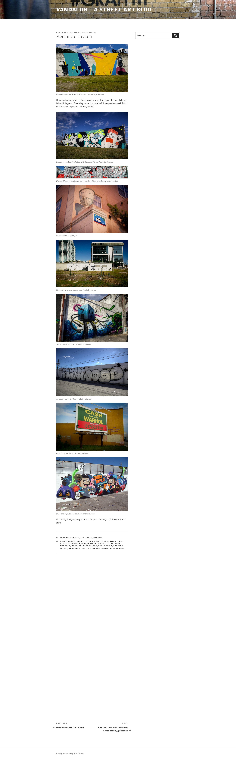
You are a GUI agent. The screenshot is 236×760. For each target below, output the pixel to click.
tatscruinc (88, 519)
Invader (92, 544)
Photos (97, 538)
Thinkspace (115, 519)
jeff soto (104, 544)
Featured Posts (69, 538)
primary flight (88, 546)
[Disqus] (92, 592)
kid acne (116, 544)
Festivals (86, 538)
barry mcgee (67, 541)
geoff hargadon (70, 544)
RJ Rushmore (89, 32)
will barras (117, 548)
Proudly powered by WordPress (69, 753)
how (83, 544)
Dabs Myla (110, 541)
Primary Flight (86, 106)
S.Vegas (71, 519)
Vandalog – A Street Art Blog (104, 10)
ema (119, 541)
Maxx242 (65, 546)
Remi (58, 522)
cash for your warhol (89, 541)
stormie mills (77, 548)
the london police (98, 548)
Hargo (79, 519)
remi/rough (105, 546)
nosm (75, 546)
